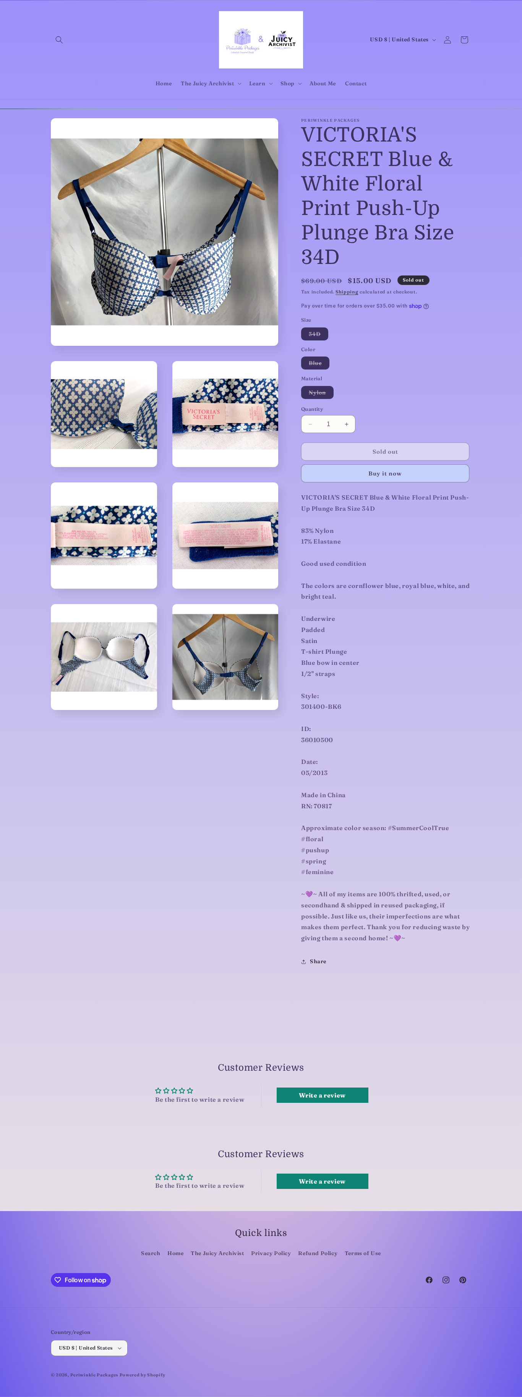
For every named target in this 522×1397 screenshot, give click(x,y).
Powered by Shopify (142, 1374)
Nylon (321, 394)
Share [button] (318, 961)
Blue (319, 364)
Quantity (312, 409)
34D (318, 335)
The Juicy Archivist (217, 1253)
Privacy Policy (271, 1253)
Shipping (347, 292)
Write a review (322, 1095)
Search (150, 1253)
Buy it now (385, 473)
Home (175, 1253)
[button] (59, 39)
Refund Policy (317, 1253)
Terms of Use (363, 1253)
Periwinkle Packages (94, 1374)
